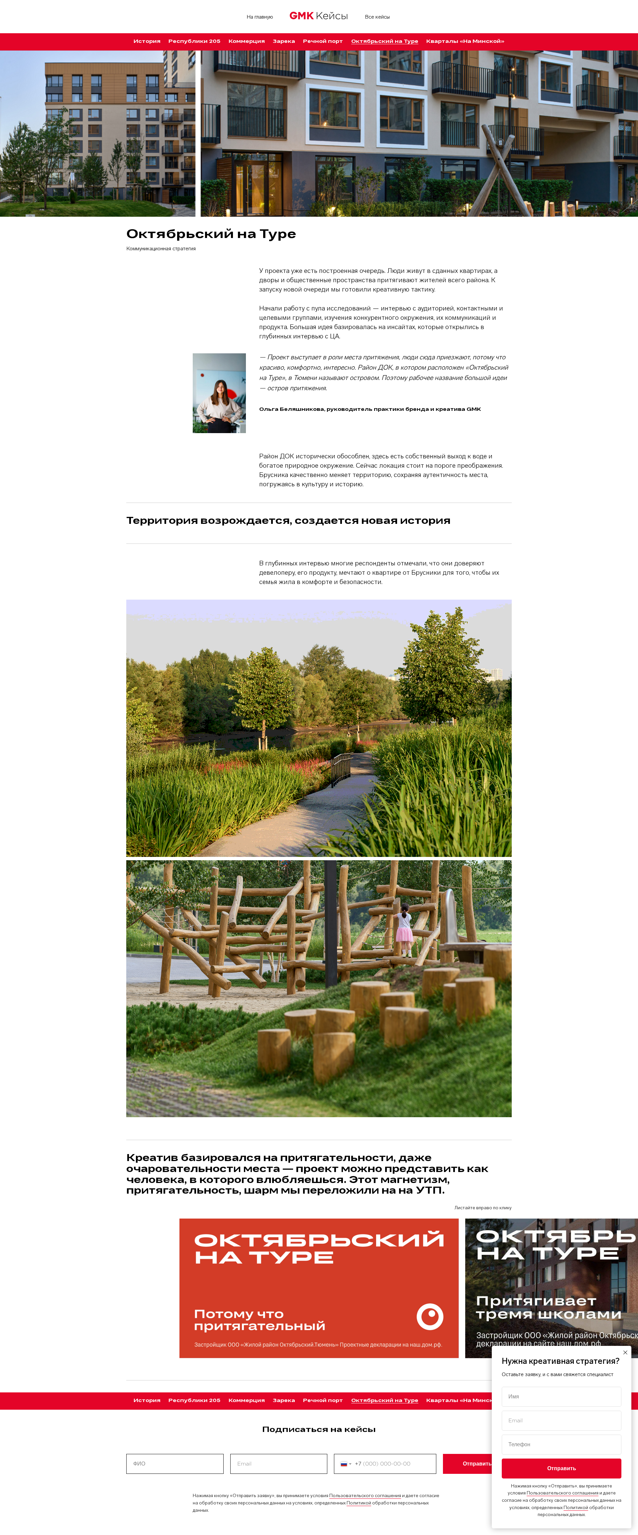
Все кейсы (377, 17)
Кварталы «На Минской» (465, 41)
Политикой (359, 1503)
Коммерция (247, 41)
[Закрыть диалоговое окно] (625, 1353)
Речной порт (323, 41)
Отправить (477, 1464)
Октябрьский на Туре (384, 41)
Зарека (284, 41)
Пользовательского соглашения (365, 1495)
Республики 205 (194, 41)
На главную (260, 17)
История (147, 41)
